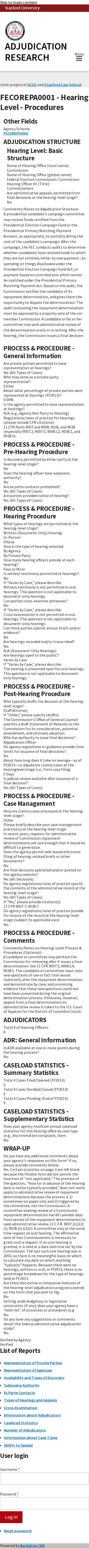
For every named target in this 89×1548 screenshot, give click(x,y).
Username (10, 1469)
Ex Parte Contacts (19, 1392)
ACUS (32, 84)
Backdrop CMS (32, 1545)
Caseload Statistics (21, 1422)
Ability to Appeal (18, 1445)
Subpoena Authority (22, 1385)
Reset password (17, 1530)
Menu (79, 54)
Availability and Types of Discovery (34, 1377)
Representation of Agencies (28, 1370)
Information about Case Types (30, 1437)
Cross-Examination (20, 1407)
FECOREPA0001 (15, 133)
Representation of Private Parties (33, 1362)
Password (9, 1494)
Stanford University (22, 8)
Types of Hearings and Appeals (30, 1400)
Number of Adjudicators (25, 1430)
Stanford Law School (62, 84)
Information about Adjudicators (32, 1415)
